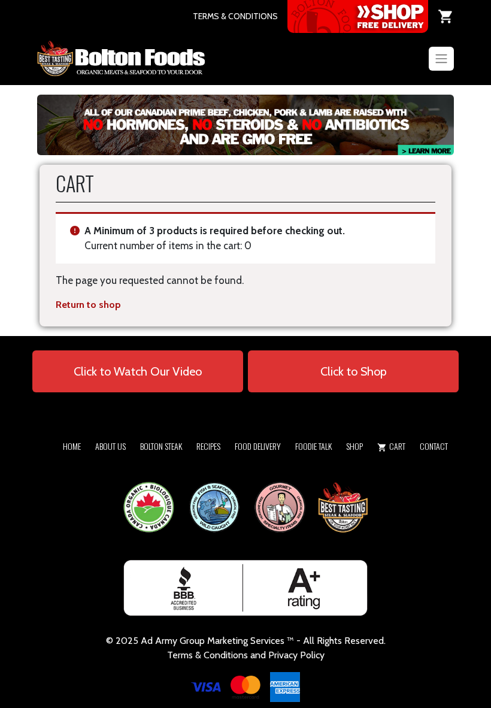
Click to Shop (353, 371)
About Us (110, 446)
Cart (397, 446)
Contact (434, 446)
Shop (354, 446)
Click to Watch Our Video (138, 371)
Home (72, 446)
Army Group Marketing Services (219, 640)
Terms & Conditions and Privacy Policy (246, 655)
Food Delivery (258, 446)
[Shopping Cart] (446, 16)
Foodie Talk (313, 446)
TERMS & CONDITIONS (235, 16)
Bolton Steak (161, 446)
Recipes (208, 446)
